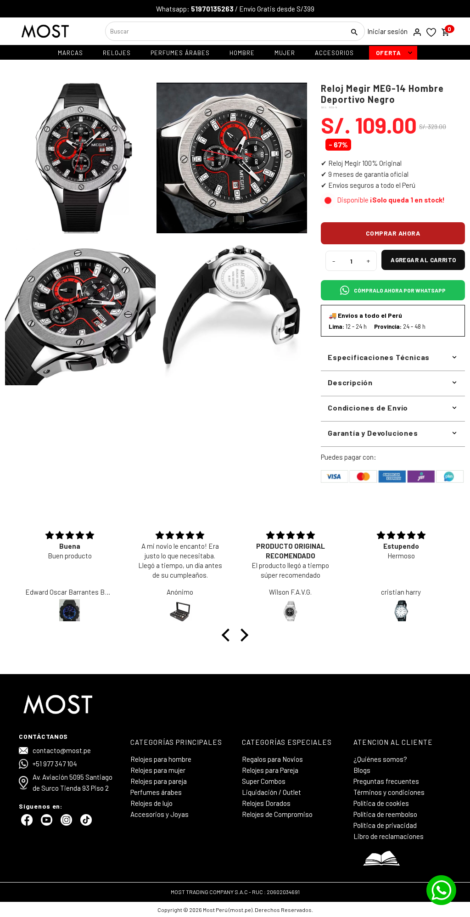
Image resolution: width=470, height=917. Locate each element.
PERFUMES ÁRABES (180, 52)
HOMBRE (242, 52)
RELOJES (117, 52)
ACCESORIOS (334, 52)
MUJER (284, 52)
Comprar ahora (393, 233)
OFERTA (388, 52)
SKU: (324, 107)
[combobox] (224, 31)
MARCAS (70, 52)
